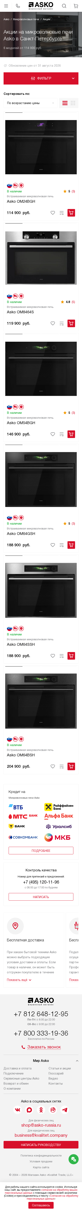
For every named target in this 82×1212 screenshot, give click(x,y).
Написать (41, 897)
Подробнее (41, 850)
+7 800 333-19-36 (41, 1033)
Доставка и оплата (18, 1068)
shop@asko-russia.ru (41, 1125)
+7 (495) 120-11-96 (41, 882)
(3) (73, 191)
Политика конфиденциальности (41, 1155)
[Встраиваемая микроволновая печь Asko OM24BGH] (41, 146)
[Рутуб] (53, 1110)
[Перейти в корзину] (75, 5)
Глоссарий (56, 1073)
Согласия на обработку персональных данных (52, 1197)
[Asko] (41, 6)
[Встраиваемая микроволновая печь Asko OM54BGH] (41, 368)
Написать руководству (41, 1145)
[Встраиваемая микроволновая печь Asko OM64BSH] (41, 700)
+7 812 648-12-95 (41, 1014)
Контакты (56, 1083)
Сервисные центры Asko (21, 1078)
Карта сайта (41, 1167)
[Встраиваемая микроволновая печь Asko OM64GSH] (41, 479)
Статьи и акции (60, 1068)
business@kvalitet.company (41, 1135)
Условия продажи (41, 1161)
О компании (12, 1088)
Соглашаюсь (41, 1205)
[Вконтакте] (17, 1110)
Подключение (14, 1073)
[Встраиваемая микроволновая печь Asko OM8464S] (41, 257)
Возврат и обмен (16, 1083)
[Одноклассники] (41, 1110)
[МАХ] (29, 1110)
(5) (73, 301)
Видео (53, 1078)
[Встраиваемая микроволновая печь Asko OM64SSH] (41, 590)
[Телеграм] (64, 1110)
